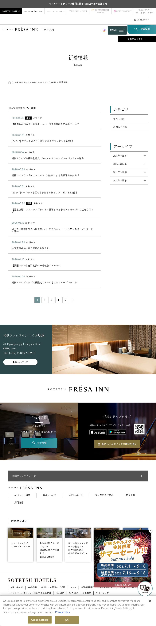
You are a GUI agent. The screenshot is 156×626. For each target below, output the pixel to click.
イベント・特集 (22, 495)
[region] (78, 610)
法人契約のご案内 (104, 495)
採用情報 (18, 502)
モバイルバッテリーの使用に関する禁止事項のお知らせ (78, 3)
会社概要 (32, 587)
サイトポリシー (106, 587)
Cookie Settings (40, 619)
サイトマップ (102, 592)
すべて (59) (118, 119)
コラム (73, 587)
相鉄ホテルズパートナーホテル (145, 11)
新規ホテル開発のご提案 (53, 587)
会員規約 (87, 592)
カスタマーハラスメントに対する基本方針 (30, 592)
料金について (50, 495)
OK (66, 619)
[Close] (150, 601)
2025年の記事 (120, 164)
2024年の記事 (120, 172)
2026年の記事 (120, 155)
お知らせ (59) (120, 127)
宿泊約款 (130, 495)
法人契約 (60, 592)
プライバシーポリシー (129, 587)
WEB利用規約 (88, 587)
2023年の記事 (120, 180)
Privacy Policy (62, 612)
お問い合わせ (76, 495)
